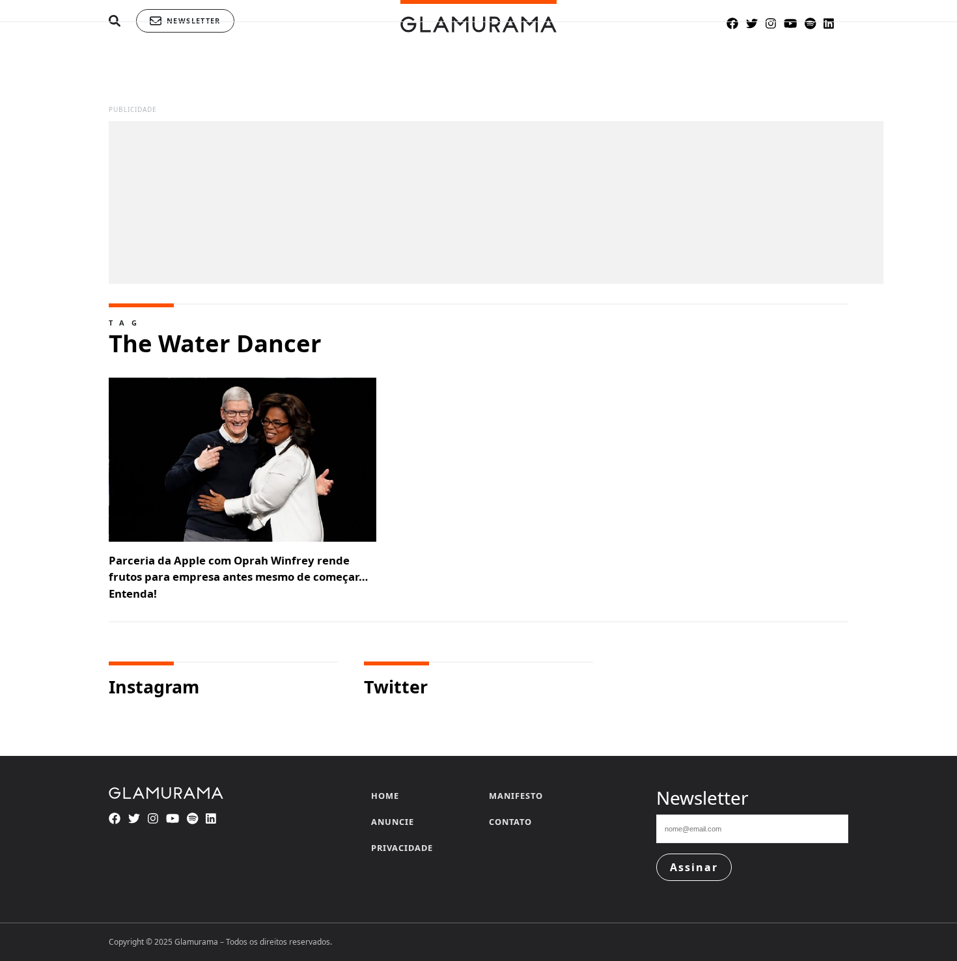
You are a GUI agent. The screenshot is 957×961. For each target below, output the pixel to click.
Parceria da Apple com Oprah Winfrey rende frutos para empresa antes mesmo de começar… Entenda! (238, 576)
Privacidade (402, 848)
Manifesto (516, 795)
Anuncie (392, 822)
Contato (510, 822)
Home (385, 795)
